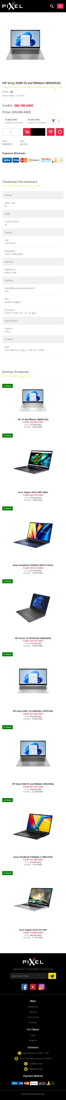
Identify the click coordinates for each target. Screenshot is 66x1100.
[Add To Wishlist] (50, 132)
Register (33, 1040)
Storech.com (39, 1094)
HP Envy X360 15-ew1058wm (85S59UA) (33, 783)
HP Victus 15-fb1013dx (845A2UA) (33, 638)
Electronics (33, 1006)
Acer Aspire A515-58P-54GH (33, 492)
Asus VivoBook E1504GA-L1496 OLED (33, 856)
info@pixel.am (35, 1069)
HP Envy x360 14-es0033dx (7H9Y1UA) (33, 711)
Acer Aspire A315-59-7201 (33, 929)
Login (33, 1035)
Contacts (33, 1022)
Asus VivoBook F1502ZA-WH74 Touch (33, 565)
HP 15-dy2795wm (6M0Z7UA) (33, 419)
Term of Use (33, 1017)
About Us (33, 1012)
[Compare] (60, 132)
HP (11, 91)
